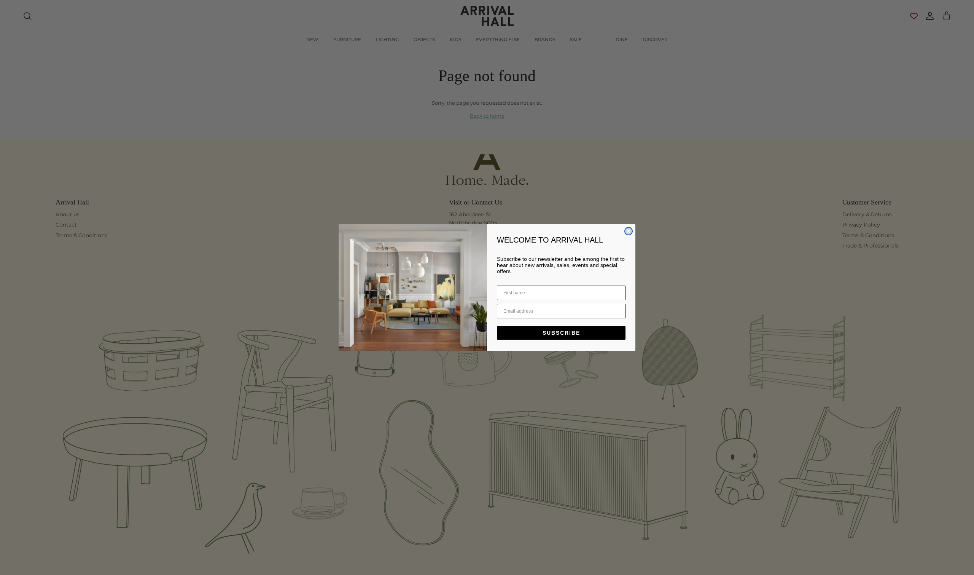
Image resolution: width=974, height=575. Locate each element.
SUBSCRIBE (561, 333)
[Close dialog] (628, 231)
